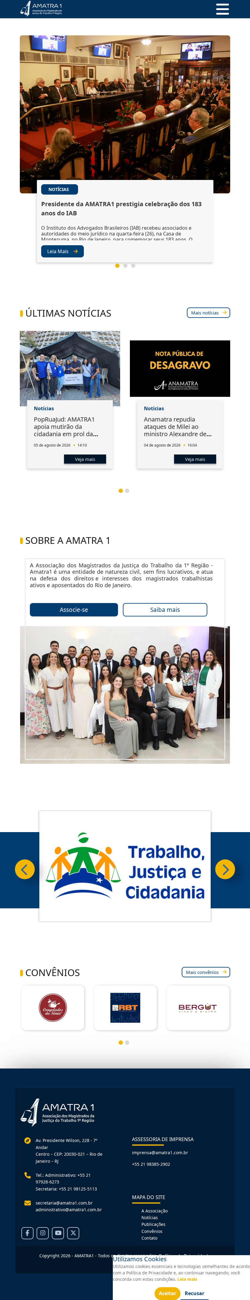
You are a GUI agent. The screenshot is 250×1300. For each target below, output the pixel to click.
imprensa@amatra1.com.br (160, 1152)
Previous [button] (25, 869)
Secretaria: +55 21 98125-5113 (66, 1189)
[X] (73, 1233)
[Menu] (220, 9)
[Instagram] (43, 1233)
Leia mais (187, 1279)
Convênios (151, 1231)
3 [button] (135, 268)
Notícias (149, 1217)
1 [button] (119, 268)
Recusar (194, 1293)
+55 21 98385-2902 (151, 1164)
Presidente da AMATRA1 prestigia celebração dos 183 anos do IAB (121, 208)
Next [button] (225, 869)
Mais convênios (202, 972)
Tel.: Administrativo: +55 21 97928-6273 (63, 1178)
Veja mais (85, 459)
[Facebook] (27, 1233)
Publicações (153, 1224)
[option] (125, 158)
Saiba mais (165, 610)
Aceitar (167, 1293)
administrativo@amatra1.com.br (69, 1209)
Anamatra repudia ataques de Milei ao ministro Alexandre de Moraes (175, 430)
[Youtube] (58, 1233)
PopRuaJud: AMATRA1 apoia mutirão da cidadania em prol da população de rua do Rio (68, 430)
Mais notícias (205, 313)
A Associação (154, 1211)
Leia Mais (58, 251)
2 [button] (127, 268)
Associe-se (74, 610)
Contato (149, 1238)
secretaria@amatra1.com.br (64, 1203)
